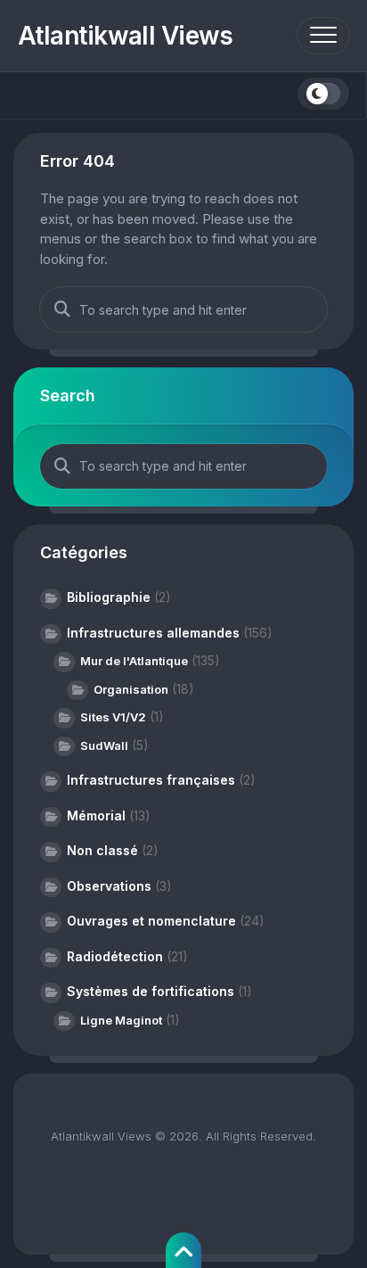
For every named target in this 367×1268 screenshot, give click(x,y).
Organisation (131, 689)
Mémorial (96, 815)
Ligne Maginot (121, 1020)
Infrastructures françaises (151, 779)
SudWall (104, 745)
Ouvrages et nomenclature (151, 920)
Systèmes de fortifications (150, 991)
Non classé (102, 850)
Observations (109, 885)
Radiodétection (115, 956)
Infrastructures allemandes (153, 632)
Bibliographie (109, 597)
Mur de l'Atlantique (134, 661)
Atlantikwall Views (125, 36)
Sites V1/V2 (113, 717)
